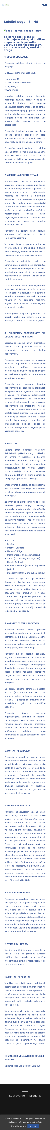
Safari (10, 558)
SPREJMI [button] (33, 1126)
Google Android (15, 562)
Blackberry (12, 573)
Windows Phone (15, 565)
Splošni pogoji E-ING (21, 22)
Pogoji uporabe (18, 1126)
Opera (10, 555)
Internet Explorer (15, 548)
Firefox (10, 544)
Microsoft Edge (14, 551)
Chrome (11, 540)
